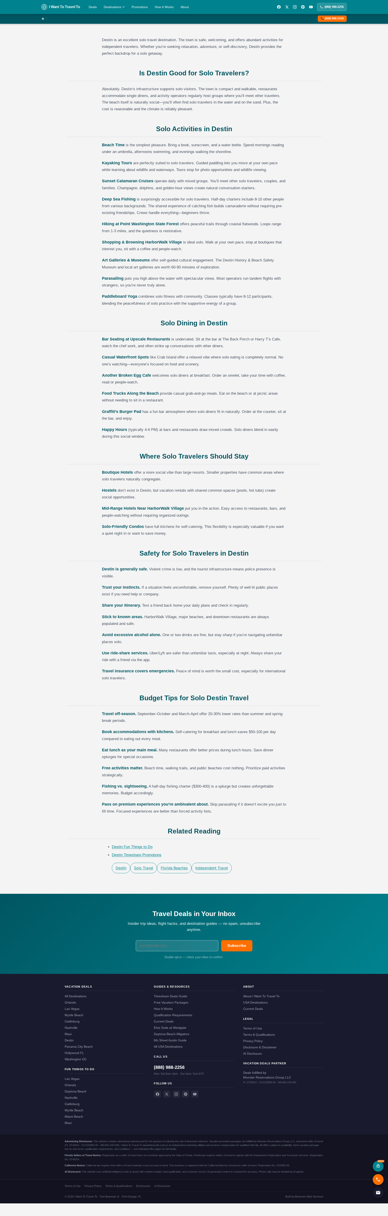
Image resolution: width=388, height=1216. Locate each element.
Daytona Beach (75, 1091)
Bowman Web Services (309, 1196)
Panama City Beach (79, 1046)
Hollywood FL (74, 1053)
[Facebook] (279, 7)
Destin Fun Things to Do (132, 847)
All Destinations (75, 996)
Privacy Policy (253, 1041)
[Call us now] (378, 1179)
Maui (68, 1034)
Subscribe (236, 946)
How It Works (164, 7)
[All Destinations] (42, 18)
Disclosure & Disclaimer (260, 1047)
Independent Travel (211, 868)
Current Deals (164, 1021)
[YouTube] (311, 7)
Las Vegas (72, 1009)
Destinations (112, 7)
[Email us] (378, 1192)
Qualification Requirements (173, 1015)
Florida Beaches (174, 868)
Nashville (71, 1027)
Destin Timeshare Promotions (136, 855)
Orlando (70, 1002)
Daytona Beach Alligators (171, 1034)
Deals (93, 7)
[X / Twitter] (287, 7)
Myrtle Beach (74, 1015)
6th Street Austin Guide (170, 1040)
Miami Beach (74, 1116)
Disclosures (143, 1186)
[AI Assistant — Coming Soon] (378, 1166)
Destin (121, 868)
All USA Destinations (168, 1046)
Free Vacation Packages (171, 1002)
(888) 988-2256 (334, 7)
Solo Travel (143, 868)
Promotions (140, 7)
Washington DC (76, 1059)
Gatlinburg (72, 1021)
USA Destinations (255, 1002)
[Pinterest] (303, 7)
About (185, 7)
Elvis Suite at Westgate (170, 1027)
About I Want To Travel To (261, 996)
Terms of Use (252, 1028)
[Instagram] (294, 7)
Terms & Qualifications (259, 1034)
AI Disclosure (252, 1053)
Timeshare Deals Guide (170, 996)
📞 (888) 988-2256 (332, 18)
